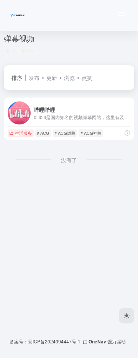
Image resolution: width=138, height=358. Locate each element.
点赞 (87, 77)
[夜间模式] (126, 315)
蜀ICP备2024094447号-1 (54, 341)
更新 (51, 77)
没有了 (69, 160)
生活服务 (23, 133)
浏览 (69, 77)
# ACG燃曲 (65, 133)
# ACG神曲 (91, 133)
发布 (34, 77)
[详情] (127, 132)
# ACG (43, 133)
